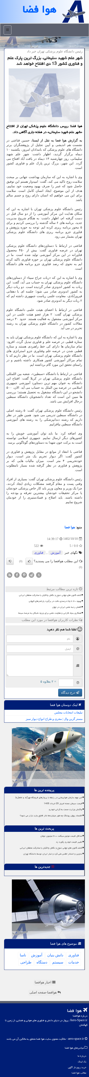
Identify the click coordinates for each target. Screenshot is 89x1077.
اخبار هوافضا (43, 982)
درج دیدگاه (68, 692)
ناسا (23, 955)
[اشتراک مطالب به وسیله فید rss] (9, 574)
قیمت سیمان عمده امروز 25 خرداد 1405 (63, 803)
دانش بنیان (55, 955)
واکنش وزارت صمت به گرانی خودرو (65, 809)
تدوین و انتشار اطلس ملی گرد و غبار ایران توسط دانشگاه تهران (52, 854)
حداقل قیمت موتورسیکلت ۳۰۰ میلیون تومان (61, 836)
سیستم (57, 962)
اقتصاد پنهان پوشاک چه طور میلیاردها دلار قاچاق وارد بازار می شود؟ (51, 815)
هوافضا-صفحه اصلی (43, 992)
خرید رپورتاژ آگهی (77, 1067)
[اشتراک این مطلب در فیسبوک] (17, 574)
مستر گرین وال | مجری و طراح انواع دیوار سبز (54, 719)
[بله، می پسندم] (29, 561)
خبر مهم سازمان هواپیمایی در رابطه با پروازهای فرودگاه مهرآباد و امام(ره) (48, 797)
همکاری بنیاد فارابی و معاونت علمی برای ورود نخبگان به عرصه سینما (49, 613)
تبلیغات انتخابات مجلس (68, 712)
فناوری (38, 552)
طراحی (25, 962)
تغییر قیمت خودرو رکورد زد (69, 842)
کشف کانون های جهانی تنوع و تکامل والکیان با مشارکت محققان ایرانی (50, 595)
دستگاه (42, 962)
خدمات (73, 962)
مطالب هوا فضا (79, 1072)
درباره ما (82, 1055)
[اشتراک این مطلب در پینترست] (24, 574)
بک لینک (82, 1061)
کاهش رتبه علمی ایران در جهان (66, 607)
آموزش (55, 552)
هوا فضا (70, 527)
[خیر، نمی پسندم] (10, 561)
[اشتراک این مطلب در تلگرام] (31, 574)
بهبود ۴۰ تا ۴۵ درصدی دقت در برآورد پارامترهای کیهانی (55, 601)
